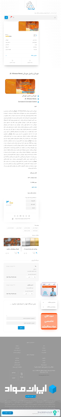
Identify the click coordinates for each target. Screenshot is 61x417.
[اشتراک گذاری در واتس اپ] (16, 216)
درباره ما (43, 348)
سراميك (43, 360)
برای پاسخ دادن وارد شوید (11, 277)
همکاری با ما (44, 352)
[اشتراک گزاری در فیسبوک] (28, 216)
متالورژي (43, 358)
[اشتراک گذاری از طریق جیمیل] (19, 216)
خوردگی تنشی (35, 228)
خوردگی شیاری (18, 228)
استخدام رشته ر (47, 13)
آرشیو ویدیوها (44, 365)
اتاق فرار (13, 378)
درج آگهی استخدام (17, 352)
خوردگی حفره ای (27, 228)
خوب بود (33, 204)
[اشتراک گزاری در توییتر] (22, 216)
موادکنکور (13, 372)
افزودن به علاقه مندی (29, 396)
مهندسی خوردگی (27, 230)
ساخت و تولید (17, 362)
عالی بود (33, 201)
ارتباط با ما (44, 350)
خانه (44, 346)
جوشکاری (17, 358)
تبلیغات (17, 346)
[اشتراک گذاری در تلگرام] (14, 216)
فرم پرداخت (17, 348)
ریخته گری (17, 360)
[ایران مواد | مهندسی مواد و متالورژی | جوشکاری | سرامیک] (30, 5)
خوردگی (43, 362)
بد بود (33, 208)
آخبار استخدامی (17, 365)
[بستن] (58, 411)
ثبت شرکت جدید (17, 350)
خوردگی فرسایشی (10, 228)
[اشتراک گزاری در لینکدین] (25, 216)
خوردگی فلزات (35, 230)
